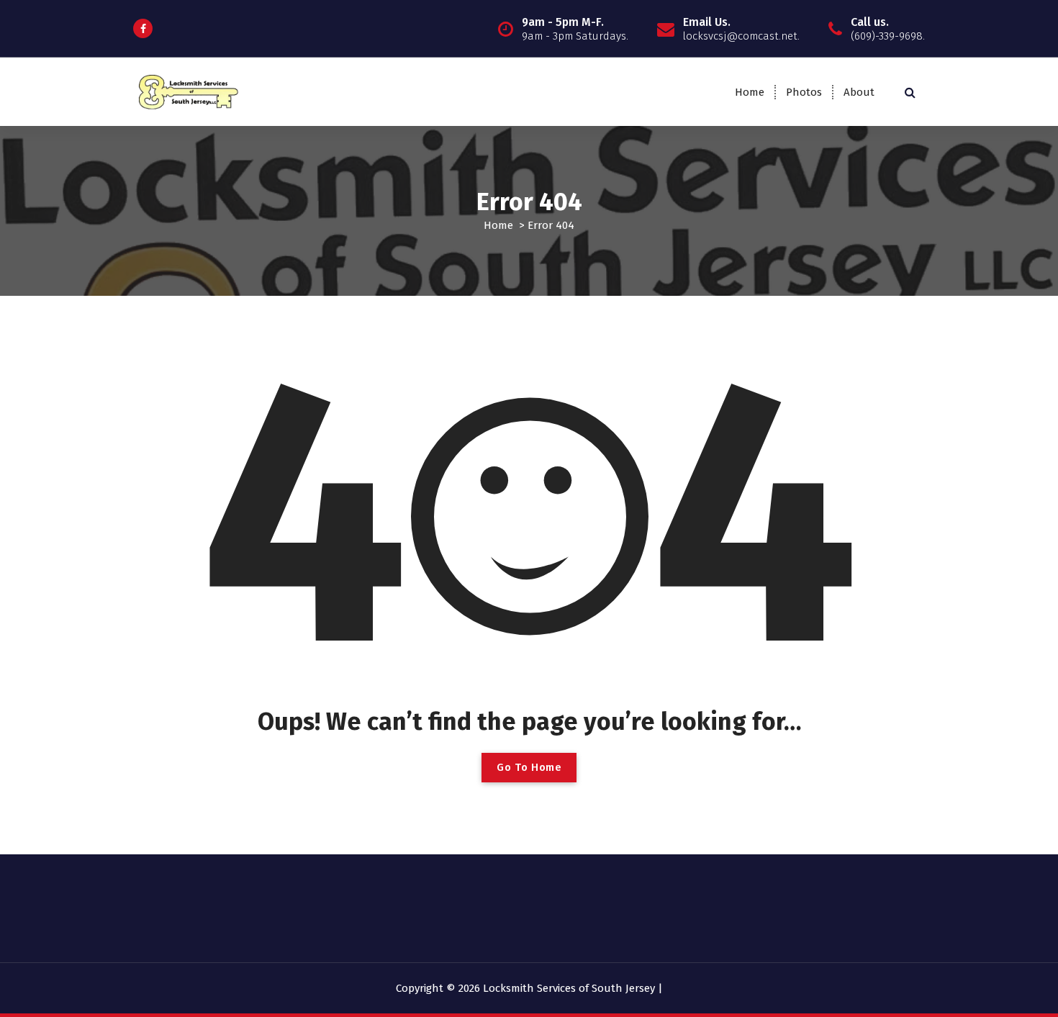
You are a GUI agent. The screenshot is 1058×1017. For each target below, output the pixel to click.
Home (749, 92)
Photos (804, 92)
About (859, 92)
